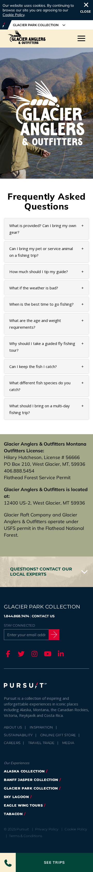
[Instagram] (33, 653)
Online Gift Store (58, 735)
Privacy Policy (47, 829)
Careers (12, 743)
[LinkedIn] (60, 653)
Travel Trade (41, 743)
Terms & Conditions (25, 836)
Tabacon (13, 814)
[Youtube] (46, 653)
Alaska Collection (24, 771)
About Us (13, 727)
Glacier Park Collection (31, 788)
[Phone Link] (7, 863)
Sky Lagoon (16, 797)
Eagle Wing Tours (23, 805)
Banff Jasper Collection (31, 780)
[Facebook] (7, 653)
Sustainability (18, 735)
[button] (46, 571)
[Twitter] (20, 653)
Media (68, 743)
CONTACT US (43, 616)
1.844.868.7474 (16, 616)
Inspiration (41, 727)
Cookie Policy (13, 14)
